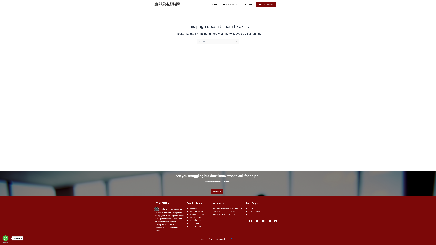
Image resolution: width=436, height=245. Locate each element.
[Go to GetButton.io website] (5, 242)
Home (214, 5)
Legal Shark (231, 239)
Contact (248, 5)
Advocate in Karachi (230, 5)
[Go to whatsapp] (5, 238)
